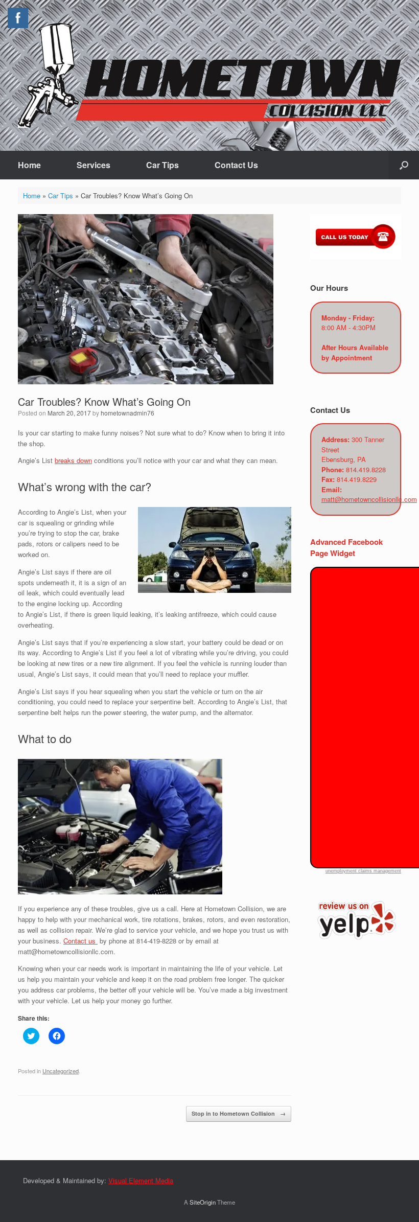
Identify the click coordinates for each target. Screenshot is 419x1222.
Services (93, 165)
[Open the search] (404, 165)
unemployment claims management (363, 870)
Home (29, 165)
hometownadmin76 (127, 412)
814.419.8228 (366, 469)
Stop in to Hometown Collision (239, 1113)
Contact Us (236, 165)
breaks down (73, 460)
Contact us (80, 941)
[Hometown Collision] (209, 75)
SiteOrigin (203, 1202)
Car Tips (162, 165)
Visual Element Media (140, 1180)
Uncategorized (60, 1071)
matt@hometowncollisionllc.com (369, 499)
